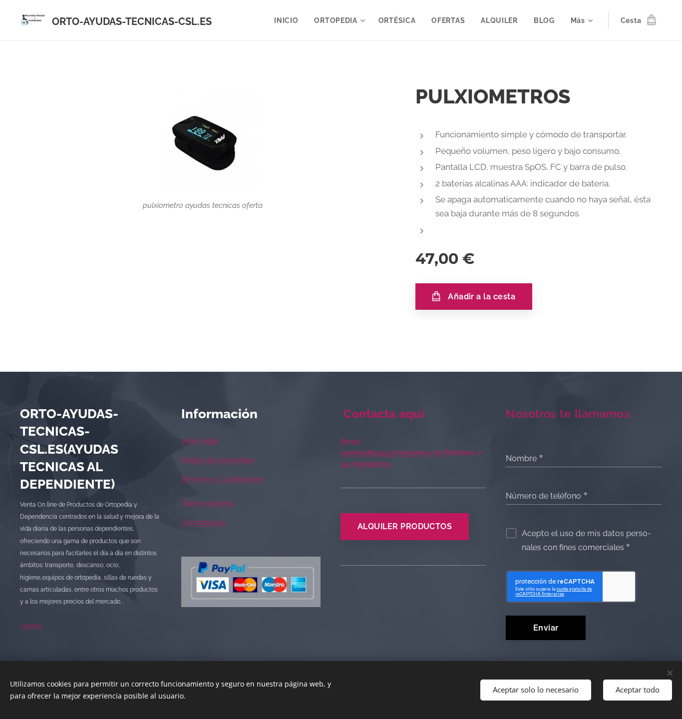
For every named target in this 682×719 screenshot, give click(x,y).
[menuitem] (289, 20)
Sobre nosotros (207, 503)
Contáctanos (203, 522)
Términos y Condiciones (222, 479)
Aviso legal (199, 440)
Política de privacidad (217, 460)
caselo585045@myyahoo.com (392, 453)
